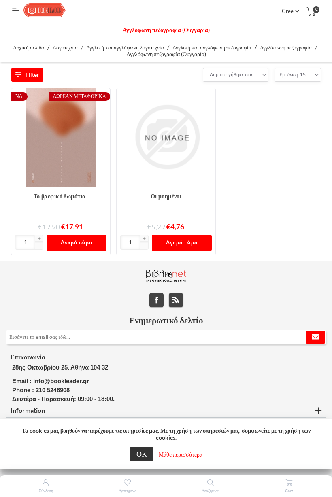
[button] (39, 239)
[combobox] (231, 75)
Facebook (156, 300)
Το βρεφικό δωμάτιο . (61, 196)
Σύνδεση (46, 491)
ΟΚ (141, 454)
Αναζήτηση (210, 491)
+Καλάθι (100, 98)
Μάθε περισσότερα (180, 454)
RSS (176, 300)
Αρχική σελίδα (28, 48)
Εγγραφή (315, 337)
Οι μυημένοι (166, 196)
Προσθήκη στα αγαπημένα (100, 114)
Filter (32, 75)
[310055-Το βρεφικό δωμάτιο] (60, 137)
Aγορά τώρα (76, 243)
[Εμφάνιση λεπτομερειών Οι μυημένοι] (166, 137)
